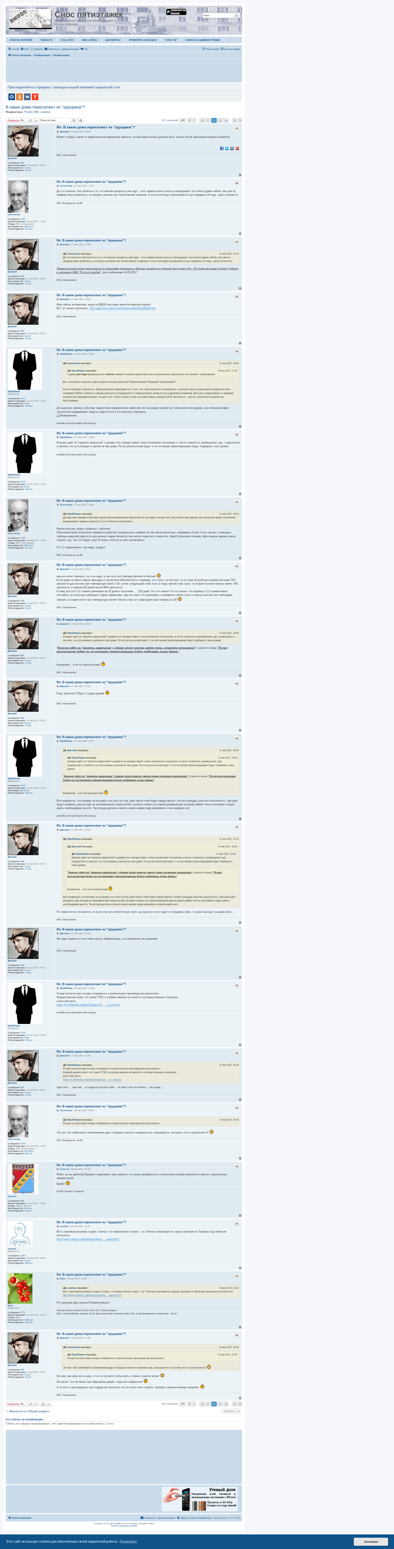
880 (22, 1201)
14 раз (27, 1260)
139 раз (29, 406)
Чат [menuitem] (86, 49)
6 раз (27, 403)
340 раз (29, 1322)
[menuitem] (25, 49)
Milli (36, 111)
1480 (23, 1255)
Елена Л (12, 1196)
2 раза (27, 168)
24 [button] (225, 120)
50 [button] (234, 120)
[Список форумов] (31, 18)
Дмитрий (12, 158)
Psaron (28, 111)
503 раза (28, 226)
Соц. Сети (67, 40)
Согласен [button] (371, 1541)
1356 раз (28, 1320)
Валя (10, 1305)
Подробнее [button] (128, 1541)
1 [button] (194, 120)
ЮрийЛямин (14, 391)
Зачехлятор (14, 214)
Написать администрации (203, 40)
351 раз (29, 229)
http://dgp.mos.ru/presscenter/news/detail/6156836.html (123, 308)
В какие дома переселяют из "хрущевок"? (45, 107)
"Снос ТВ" (171, 40)
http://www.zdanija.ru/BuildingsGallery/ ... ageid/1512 (88, 1239)
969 (22, 163)
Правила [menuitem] (38, 49)
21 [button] (208, 120)
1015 (23, 398)
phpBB (117, 1523)
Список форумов (21, 40)
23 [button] (220, 120)
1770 (23, 1312)
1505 (23, 219)
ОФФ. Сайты (89, 40)
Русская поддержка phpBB (124, 1526)
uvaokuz (46, 111)
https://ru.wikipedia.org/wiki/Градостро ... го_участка (88, 1004)
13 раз (28, 170)
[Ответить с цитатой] (236, 128)
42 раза (28, 1208)
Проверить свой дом (142, 40)
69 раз (28, 1211)
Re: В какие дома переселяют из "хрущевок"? (96, 127)
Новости (46, 40)
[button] (183, 120)
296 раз (29, 1263)
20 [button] (202, 120)
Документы (112, 40)
